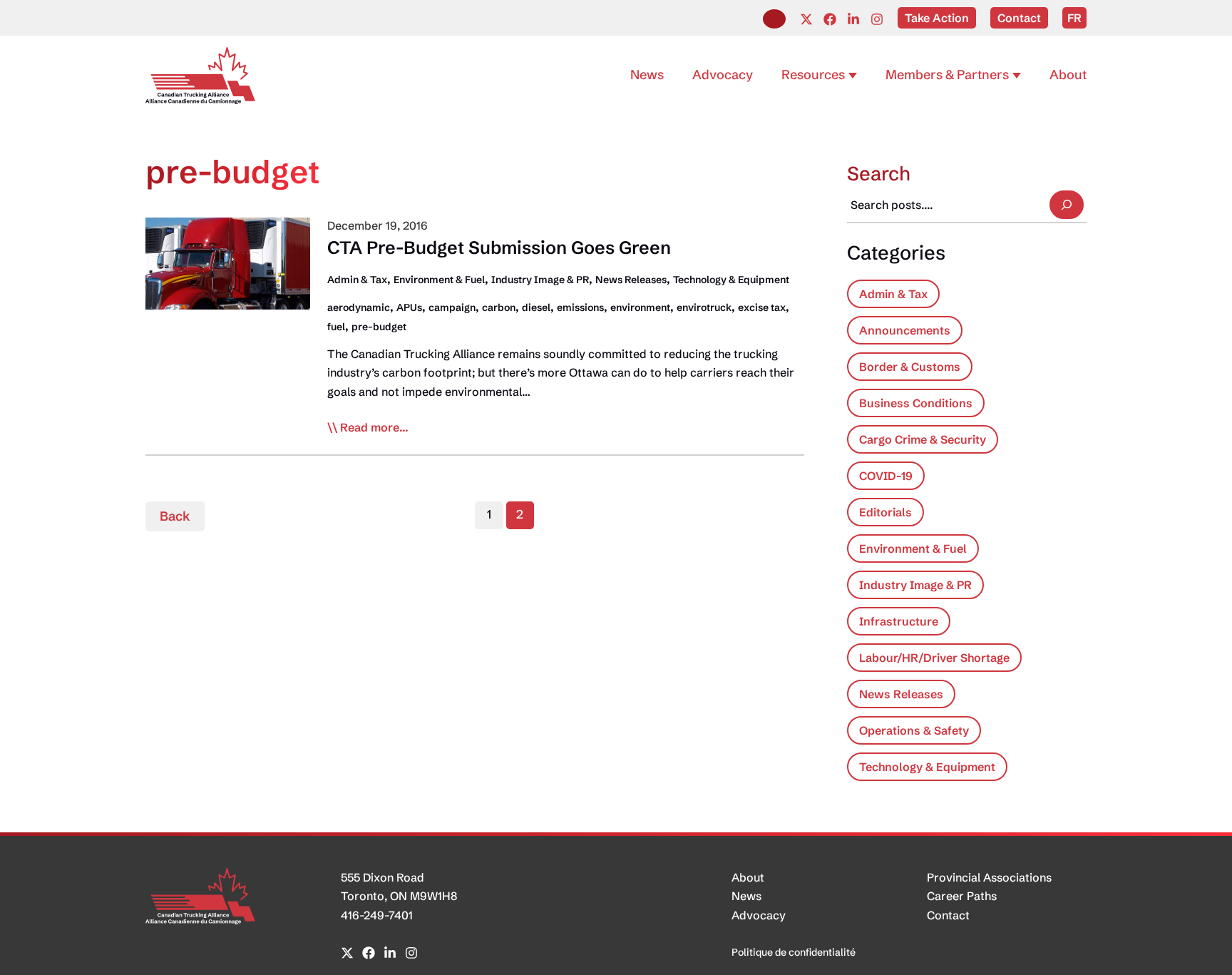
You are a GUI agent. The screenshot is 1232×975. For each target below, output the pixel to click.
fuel (336, 326)
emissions (580, 307)
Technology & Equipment (731, 279)
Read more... (374, 428)
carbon (498, 307)
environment (640, 307)
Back (175, 516)
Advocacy (759, 915)
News (746, 896)
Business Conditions (915, 403)
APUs (409, 307)
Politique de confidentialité (794, 952)
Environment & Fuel (439, 279)
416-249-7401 (377, 915)
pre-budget (378, 326)
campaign (452, 307)
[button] (774, 19)
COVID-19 (886, 476)
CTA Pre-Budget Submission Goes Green (499, 247)
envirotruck (704, 307)
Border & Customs (909, 366)
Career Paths (962, 896)
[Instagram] (877, 19)
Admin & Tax (357, 279)
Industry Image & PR (540, 279)
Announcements (904, 330)
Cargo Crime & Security (922, 439)
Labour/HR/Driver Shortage (934, 657)
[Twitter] (806, 19)
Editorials (885, 512)
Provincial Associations (989, 877)
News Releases (631, 279)
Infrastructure (898, 621)
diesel (536, 307)
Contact (948, 915)
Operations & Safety (914, 730)
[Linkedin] (853, 19)
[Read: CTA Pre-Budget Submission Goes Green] (227, 262)
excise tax (762, 307)
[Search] (1066, 204)
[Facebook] (829, 19)
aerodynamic (358, 307)
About (748, 877)
